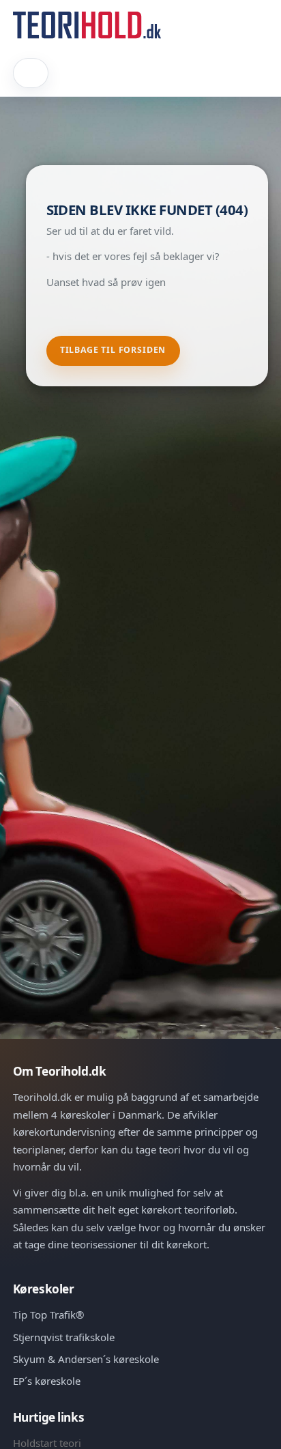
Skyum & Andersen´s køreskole (86, 1359)
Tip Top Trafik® (48, 1314)
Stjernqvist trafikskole (64, 1337)
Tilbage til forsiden (113, 350)
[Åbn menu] (31, 73)
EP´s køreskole (46, 1381)
